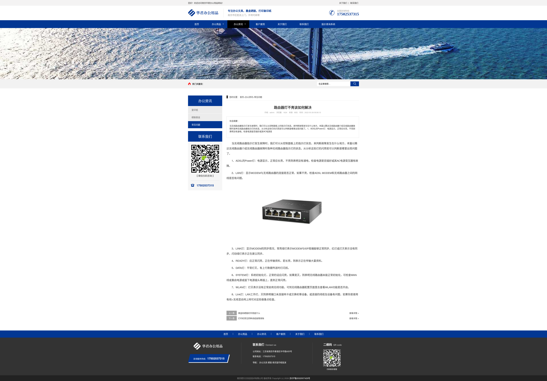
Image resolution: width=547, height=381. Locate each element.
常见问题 (196, 124)
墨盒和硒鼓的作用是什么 (249, 313)
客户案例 (260, 24)
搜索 (354, 83)
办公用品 (216, 24)
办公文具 (263, 362)
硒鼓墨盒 (196, 117)
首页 (196, 24)
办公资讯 (238, 24)
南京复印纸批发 (279, 362)
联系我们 (354, 2)
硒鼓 (270, 362)
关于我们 (343, 2)
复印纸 (195, 109)
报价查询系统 (328, 24)
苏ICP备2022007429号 (299, 378)
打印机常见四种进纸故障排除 (251, 318)
